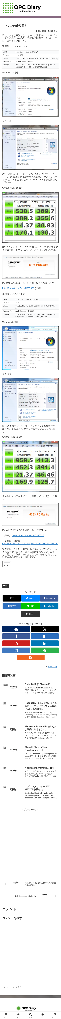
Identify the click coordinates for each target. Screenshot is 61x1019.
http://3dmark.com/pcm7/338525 (28, 535)
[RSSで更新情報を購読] (31, 657)
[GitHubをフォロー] (16, 650)
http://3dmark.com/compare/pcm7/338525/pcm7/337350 (30, 543)
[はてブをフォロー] (45, 636)
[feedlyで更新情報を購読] (45, 650)
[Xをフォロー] (45, 629)
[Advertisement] (30, 842)
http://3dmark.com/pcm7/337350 (18, 288)
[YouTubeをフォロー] (16, 643)
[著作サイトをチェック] (16, 629)
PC (6, 586)
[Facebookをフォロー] (16, 636)
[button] (30, 614)
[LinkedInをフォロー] (45, 643)
